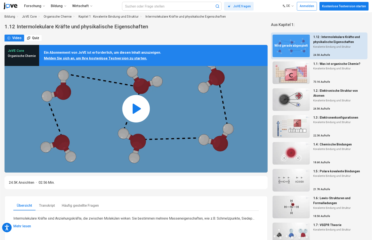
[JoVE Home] (10, 6)
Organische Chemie (58, 16)
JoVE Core (29, 16)
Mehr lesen (22, 226)
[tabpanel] (136, 222)
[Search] (217, 6)
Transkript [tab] (47, 205)
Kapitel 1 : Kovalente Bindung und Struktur (109, 16)
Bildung (10, 16)
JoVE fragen (242, 6)
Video (17, 38)
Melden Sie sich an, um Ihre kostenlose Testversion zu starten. (95, 58)
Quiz (35, 38)
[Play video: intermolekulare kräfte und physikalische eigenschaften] (136, 109)
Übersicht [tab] (24, 205)
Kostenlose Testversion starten (344, 6)
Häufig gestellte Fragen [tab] (80, 205)
